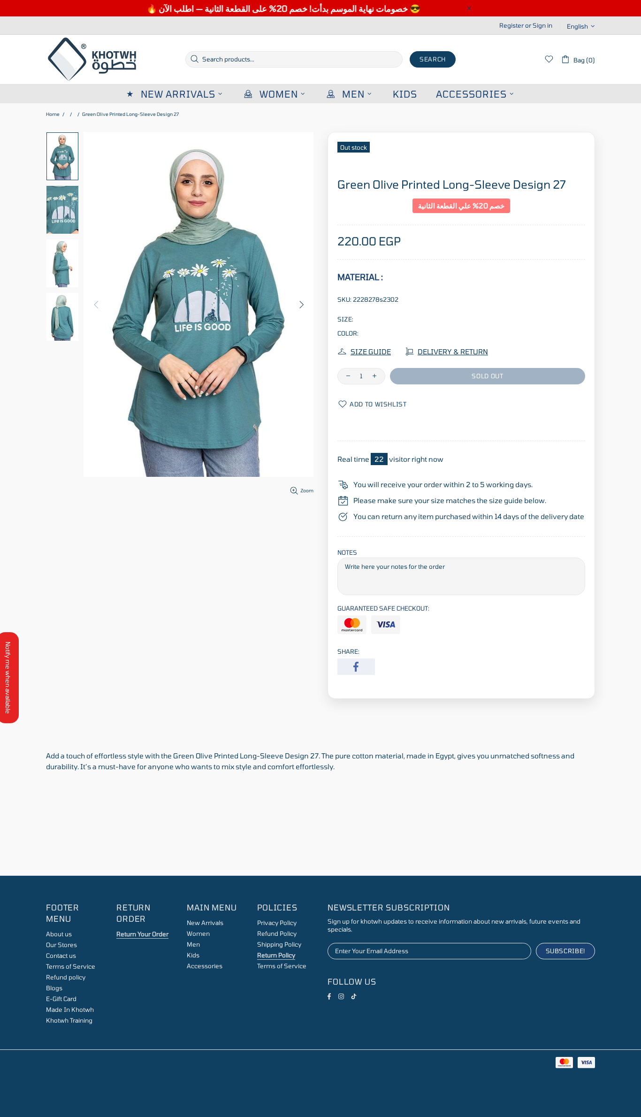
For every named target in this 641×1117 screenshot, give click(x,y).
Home (53, 114)
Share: (348, 651)
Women (198, 933)
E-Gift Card (61, 998)
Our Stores (61, 945)
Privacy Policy (277, 922)
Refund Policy (277, 933)
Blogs (54, 988)
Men (193, 944)
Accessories (204, 966)
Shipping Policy (279, 944)
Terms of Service (70, 966)
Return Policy (276, 955)
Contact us (61, 955)
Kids (193, 955)
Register (511, 25)
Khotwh (93, 59)
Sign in (542, 25)
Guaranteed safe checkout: (383, 608)
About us (59, 934)
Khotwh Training (69, 1020)
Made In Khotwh (70, 1009)
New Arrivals (205, 922)
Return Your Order (142, 934)
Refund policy (65, 977)
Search (433, 59)
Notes (347, 552)
